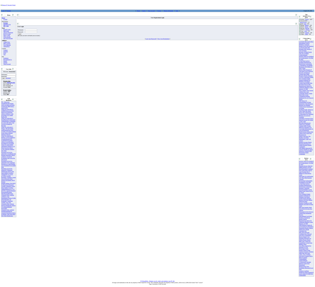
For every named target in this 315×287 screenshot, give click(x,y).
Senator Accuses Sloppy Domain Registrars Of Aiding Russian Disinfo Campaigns (305, 144)
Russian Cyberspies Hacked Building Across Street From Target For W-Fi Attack (306, 190)
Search (144, 10)
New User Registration (163, 38)
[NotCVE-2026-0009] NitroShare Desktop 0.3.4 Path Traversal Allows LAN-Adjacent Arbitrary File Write (8, 148)
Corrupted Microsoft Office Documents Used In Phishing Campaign (306, 43)
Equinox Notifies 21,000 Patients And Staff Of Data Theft (306, 204)
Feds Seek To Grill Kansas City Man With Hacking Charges (306, 178)
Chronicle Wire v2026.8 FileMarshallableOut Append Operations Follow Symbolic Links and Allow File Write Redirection (8, 213)
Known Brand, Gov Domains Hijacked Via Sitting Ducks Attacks (305, 238)
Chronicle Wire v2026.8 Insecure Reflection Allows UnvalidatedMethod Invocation (8, 206)
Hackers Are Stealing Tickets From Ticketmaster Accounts (306, 107)
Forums (159, 10)
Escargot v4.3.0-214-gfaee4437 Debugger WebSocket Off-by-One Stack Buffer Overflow (7, 171)
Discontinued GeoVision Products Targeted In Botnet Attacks (305, 218)
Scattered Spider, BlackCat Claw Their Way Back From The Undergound (306, 111)
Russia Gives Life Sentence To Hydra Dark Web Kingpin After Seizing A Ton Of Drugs (306, 48)
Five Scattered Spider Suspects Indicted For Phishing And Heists (304, 80)
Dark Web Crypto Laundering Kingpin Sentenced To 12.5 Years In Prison (306, 97)
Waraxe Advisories (168, 10)
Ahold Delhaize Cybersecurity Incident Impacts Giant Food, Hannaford (305, 263)
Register (9, 10)
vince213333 (303, 22)
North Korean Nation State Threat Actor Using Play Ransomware (306, 133)
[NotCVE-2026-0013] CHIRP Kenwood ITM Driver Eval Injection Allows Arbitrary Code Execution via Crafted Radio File (7, 113)
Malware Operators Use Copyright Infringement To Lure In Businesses (306, 129)
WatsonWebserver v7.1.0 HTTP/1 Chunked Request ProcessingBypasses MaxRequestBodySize (8, 191)
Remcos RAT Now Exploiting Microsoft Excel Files (306, 268)
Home (138, 10)
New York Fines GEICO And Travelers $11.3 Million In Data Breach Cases (305, 173)
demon (306, 27)
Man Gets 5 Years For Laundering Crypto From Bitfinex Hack (305, 243)
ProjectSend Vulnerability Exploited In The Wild (305, 181)
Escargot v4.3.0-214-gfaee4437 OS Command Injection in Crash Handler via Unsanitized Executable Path (8, 164)
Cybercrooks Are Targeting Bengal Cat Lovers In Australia (306, 115)
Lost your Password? (151, 38)
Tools (176, 10)
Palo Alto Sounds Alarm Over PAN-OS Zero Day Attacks (305, 209)
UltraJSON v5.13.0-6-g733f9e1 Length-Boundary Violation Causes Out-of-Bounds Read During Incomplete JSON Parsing (8, 178)
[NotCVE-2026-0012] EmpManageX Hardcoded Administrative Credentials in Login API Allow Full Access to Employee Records (8, 122)
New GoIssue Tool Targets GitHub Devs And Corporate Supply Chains (306, 92)
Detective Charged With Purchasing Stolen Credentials (305, 152)
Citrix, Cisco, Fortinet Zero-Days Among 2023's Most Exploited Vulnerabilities (306, 257)
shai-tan (307, 28)
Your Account (151, 10)
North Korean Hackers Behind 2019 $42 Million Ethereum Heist (305, 200)
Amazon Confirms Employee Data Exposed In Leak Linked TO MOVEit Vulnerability (306, 273)
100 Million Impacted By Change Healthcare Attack (306, 148)
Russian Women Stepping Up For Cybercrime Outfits (306, 76)
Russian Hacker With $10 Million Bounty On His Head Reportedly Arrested (306, 167)
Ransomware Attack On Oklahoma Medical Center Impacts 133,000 (306, 87)
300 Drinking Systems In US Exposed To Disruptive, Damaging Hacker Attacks (306, 226)
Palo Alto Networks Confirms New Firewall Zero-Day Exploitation (305, 234)
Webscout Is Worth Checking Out (304, 230)
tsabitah (307, 32)
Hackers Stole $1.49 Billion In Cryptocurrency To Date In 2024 (306, 58)
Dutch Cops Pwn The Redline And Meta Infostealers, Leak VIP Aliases (305, 138)
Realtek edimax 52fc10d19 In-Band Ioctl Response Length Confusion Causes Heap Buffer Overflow (8, 185)
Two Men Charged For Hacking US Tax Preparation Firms (305, 247)
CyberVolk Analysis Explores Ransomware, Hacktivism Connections (305, 62)
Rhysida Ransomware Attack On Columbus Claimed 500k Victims (305, 124)
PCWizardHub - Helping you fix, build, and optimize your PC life (157, 281)
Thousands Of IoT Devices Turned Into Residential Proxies (306, 213)
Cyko (305, 31)
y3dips (306, 34)
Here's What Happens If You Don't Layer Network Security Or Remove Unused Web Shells (306, 72)
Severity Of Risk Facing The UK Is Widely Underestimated (305, 53)
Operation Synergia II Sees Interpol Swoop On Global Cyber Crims (306, 120)
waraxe (307, 19)
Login (3, 10)
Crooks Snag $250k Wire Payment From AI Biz (305, 83)
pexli (305, 24)
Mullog (307, 25)
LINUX (307, 29)
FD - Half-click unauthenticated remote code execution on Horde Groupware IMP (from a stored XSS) (8, 105)
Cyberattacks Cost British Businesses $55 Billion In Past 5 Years (305, 67)
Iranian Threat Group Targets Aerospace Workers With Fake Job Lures (306, 252)
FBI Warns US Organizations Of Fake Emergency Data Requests (306, 102)
